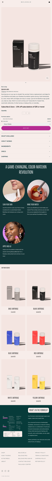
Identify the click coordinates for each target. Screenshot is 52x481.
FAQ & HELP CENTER (24, 464)
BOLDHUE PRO (22, 455)
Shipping (3, 91)
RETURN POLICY (40, 461)
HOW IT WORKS (6, 455)
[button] (2, 2)
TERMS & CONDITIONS (42, 455)
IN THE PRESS (5, 458)
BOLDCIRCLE (22, 452)
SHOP (3, 452)
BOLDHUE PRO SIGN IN (25, 458)
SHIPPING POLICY (40, 458)
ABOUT (3, 461)
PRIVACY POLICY (40, 452)
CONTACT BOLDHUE (24, 461)
